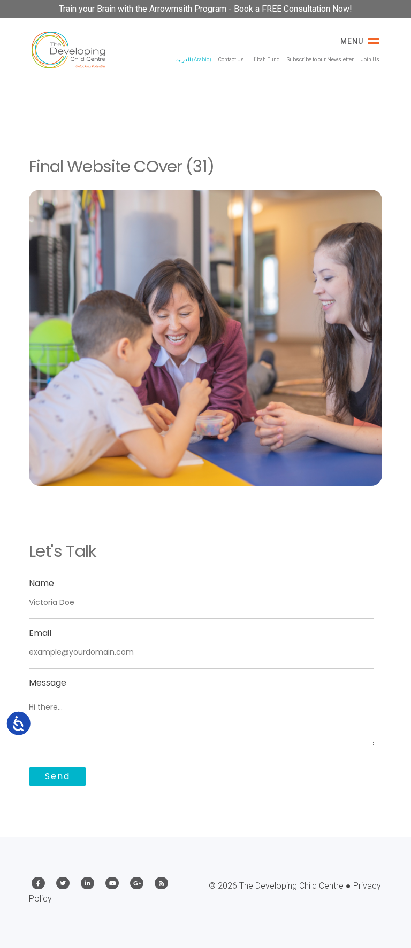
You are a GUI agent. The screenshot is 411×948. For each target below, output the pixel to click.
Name (41, 583)
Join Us (370, 60)
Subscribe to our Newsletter (320, 60)
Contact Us (231, 60)
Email (40, 633)
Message (47, 683)
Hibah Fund (265, 60)
